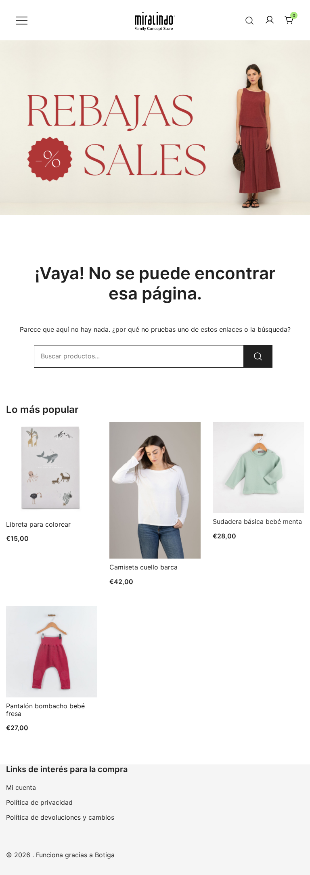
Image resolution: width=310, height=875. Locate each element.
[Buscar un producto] (250, 20)
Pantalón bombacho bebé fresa (45, 710)
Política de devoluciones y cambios (60, 817)
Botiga (105, 855)
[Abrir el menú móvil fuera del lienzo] (21, 20)
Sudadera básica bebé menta (257, 521)
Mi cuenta (21, 787)
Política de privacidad (39, 802)
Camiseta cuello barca (143, 567)
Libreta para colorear (38, 524)
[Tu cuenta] (269, 20)
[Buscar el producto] (257, 356)
